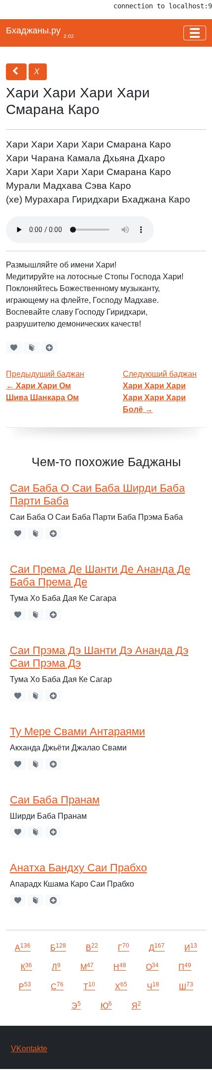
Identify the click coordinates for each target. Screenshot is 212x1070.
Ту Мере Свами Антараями (77, 731)
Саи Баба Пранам (55, 800)
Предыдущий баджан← (45, 386)
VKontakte (29, 1048)
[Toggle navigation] (194, 33)
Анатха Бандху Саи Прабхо (78, 868)
